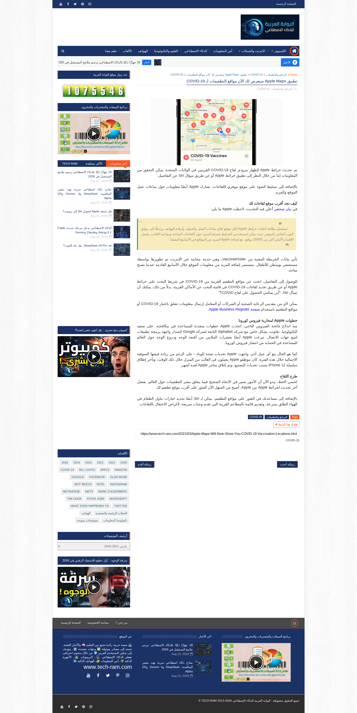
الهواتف (143, 51)
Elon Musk (118, 477)
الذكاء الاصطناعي (195, 51)
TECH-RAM (69, 163)
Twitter (120, 506)
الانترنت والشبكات (253, 51)
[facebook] (68, 4)
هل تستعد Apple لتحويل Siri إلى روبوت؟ (87, 211)
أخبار (171, 62)
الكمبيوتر (280, 51)
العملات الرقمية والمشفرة (111, 513)
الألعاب (127, 51)
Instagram (118, 484)
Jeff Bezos (83, 484)
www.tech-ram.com (108, 667)
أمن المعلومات (222, 51)
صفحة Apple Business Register (234, 309)
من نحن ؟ (121, 622)
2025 (65, 462)
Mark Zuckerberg (112, 491)
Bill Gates (87, 469)
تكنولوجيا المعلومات (115, 520)
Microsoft (118, 498)
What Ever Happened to (90, 506)
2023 (88, 462)
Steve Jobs (95, 498)
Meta (89, 491)
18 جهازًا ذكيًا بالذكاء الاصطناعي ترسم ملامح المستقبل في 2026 (123, 62)
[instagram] (90, 4)
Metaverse (71, 491)
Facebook (97, 477)
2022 (100, 462)
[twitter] (75, 4)
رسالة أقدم (144, 464)
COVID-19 (256, 74)
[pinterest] (82, 4)
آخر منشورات (118, 163)
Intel (101, 484)
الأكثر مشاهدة (94, 163)
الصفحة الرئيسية (286, 3)
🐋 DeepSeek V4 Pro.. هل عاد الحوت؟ (87, 245)
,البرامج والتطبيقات (282, 88)
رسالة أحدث (287, 464)
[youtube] (61, 4)
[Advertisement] (133, 24)
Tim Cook (74, 498)
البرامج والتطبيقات (276, 74)
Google (77, 477)
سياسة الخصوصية (98, 622)
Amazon (121, 469)
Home (293, 74)
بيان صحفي (282, 209)
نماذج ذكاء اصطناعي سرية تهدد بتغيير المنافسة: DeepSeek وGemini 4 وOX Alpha (85, 194)
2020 (123, 462)
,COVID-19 (263, 88)
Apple (104, 469)
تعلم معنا (111, 51)
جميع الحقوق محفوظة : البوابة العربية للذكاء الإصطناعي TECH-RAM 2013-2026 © (249, 700)
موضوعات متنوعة (87, 520)
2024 (76, 462)
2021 (112, 462)
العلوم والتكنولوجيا (166, 51)
